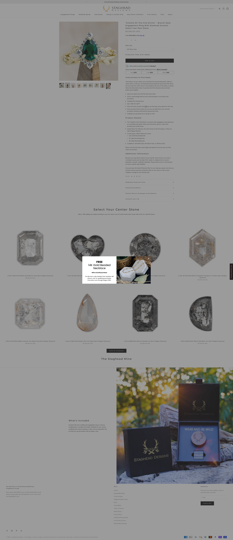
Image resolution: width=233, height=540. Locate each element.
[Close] (148, 258)
